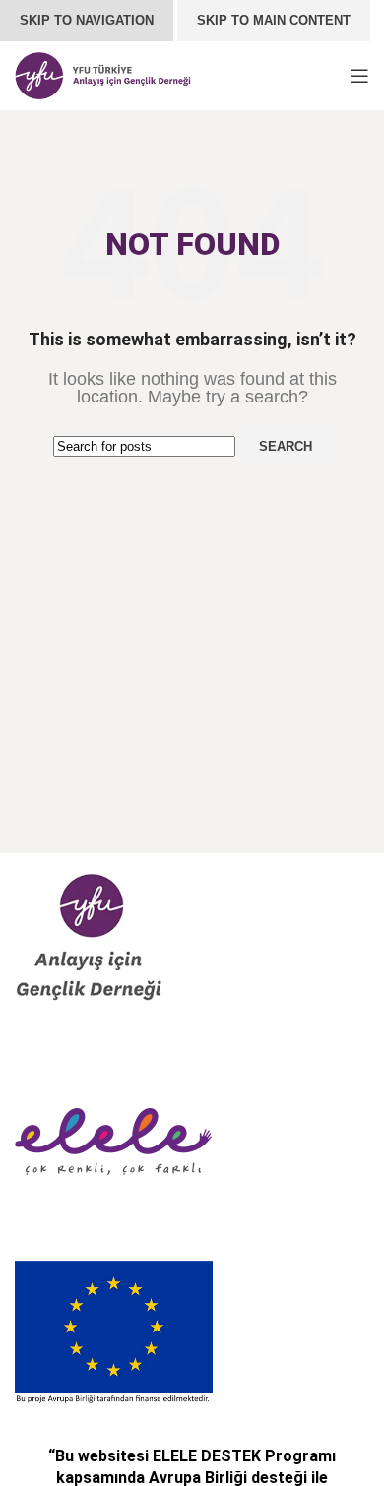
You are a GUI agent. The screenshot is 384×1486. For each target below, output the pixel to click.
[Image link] (88, 936)
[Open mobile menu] (359, 75)
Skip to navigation (87, 20)
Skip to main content (274, 20)
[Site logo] (103, 74)
